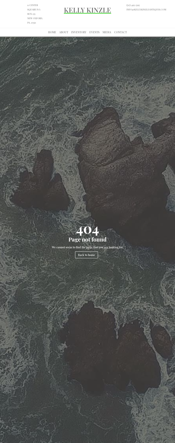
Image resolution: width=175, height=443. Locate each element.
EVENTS (94, 32)
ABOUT (63, 32)
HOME (52, 32)
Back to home (86, 255)
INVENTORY (78, 32)
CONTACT (120, 32)
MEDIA (107, 32)
